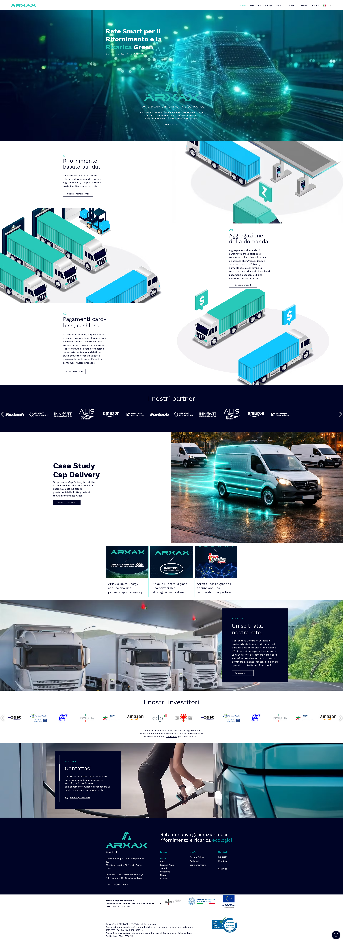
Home (163, 858)
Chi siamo (165, 871)
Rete (162, 861)
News (163, 875)
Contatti (164, 878)
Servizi (163, 868)
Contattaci (171, 736)
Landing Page (166, 865)
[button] (15, 414)
